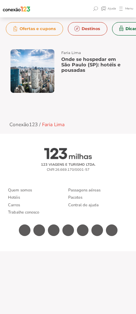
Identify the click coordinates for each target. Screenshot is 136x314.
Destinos (91, 28)
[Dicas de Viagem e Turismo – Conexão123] (16, 9)
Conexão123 (23, 124)
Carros (14, 205)
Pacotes (75, 197)
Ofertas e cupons (38, 28)
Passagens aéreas (84, 190)
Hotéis (14, 197)
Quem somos (20, 190)
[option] (35, 29)
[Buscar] (96, 8)
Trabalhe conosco (23, 212)
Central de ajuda (83, 205)
